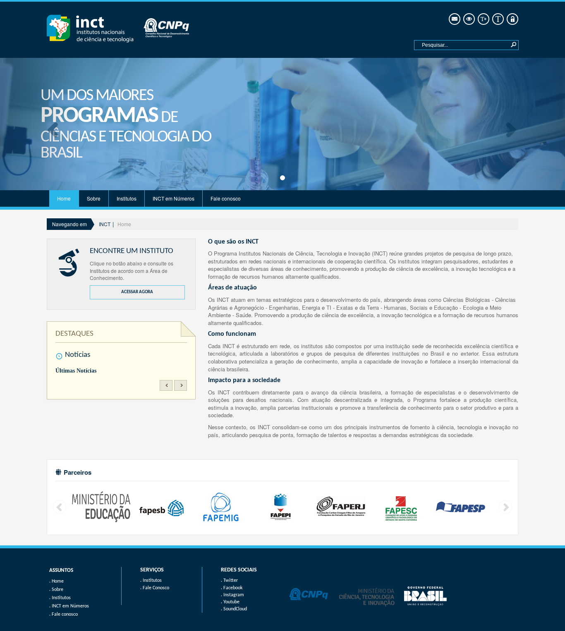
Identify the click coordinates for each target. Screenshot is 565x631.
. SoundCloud (234, 609)
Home (64, 198)
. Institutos (151, 580)
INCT (104, 223)
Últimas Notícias (75, 371)
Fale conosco (226, 198)
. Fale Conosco (154, 588)
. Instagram (232, 595)
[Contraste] (468, 19)
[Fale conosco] (454, 19)
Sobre (94, 198)
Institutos (126, 198)
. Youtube (230, 602)
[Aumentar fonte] (482, 19)
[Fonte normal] (497, 19)
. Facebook (231, 588)
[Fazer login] (511, 19)
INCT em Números (173, 198)
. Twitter (229, 580)
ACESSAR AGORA (137, 292)
